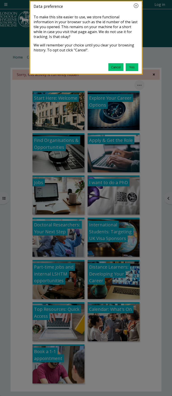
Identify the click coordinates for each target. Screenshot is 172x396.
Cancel (116, 67)
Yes (132, 67)
